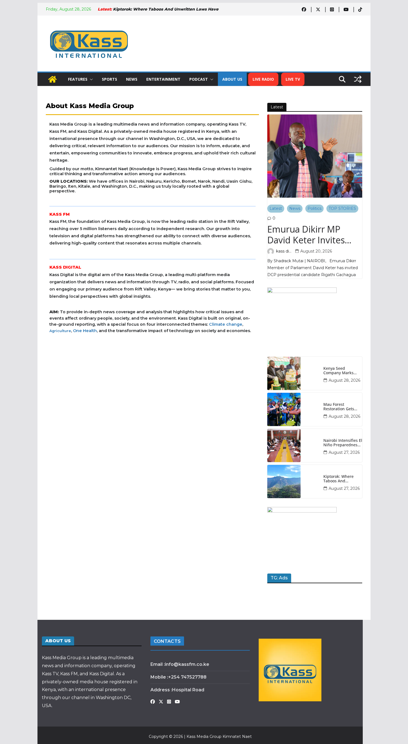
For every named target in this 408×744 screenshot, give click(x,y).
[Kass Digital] (52, 79)
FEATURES (77, 79)
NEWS (131, 79)
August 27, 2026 (344, 452)
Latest (276, 208)
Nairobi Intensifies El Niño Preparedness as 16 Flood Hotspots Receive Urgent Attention (342, 443)
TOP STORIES (342, 208)
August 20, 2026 (316, 251)
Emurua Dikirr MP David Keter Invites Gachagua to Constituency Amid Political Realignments (312, 234)
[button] (90, 79)
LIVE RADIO (263, 79)
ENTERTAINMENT (163, 79)
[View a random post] (357, 79)
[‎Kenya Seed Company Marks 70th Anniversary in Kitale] (293, 373)
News (294, 208)
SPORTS (109, 79)
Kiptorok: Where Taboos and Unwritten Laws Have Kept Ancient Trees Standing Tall (341, 479)
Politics (314, 208)
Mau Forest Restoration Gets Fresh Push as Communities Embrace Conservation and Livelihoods (339, 407)
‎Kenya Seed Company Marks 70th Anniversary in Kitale (341, 371)
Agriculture (60, 331)
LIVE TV (293, 79)
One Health (85, 330)
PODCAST (198, 79)
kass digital (284, 251)
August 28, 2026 (344, 380)
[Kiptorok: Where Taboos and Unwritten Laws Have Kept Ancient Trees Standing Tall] (293, 481)
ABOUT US (232, 79)
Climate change (225, 324)
